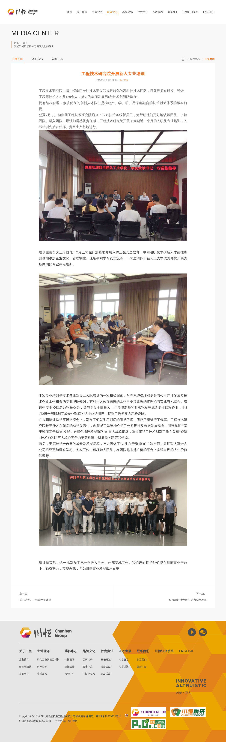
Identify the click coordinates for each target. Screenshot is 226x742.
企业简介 (24, 659)
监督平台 (142, 666)
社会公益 (106, 666)
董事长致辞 (25, 666)
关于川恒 (82, 12)
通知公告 (37, 59)
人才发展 (157, 12)
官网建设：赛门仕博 (66, 720)
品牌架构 (88, 659)
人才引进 (124, 666)
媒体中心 (112, 12)
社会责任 (142, 12)
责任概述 (106, 659)
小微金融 (42, 673)
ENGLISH (209, 12)
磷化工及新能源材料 (48, 659)
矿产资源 (42, 666)
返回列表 (124, 79)
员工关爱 (106, 673)
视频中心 (57, 59)
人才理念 (124, 659)
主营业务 (97, 12)
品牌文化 (127, 12)
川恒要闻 (17, 59)
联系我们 (173, 12)
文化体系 (88, 666)
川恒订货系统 (190, 12)
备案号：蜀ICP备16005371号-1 (103, 716)
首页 (69, 12)
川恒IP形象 (89, 673)
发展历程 (24, 673)
